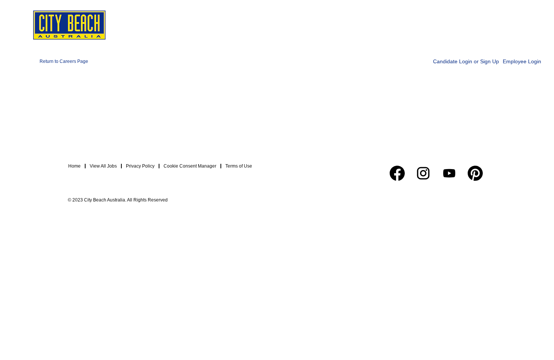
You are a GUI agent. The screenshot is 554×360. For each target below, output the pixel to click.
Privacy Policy (140, 166)
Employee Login (522, 61)
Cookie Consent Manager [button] (190, 166)
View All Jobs (103, 166)
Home (74, 166)
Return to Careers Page (64, 61)
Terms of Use (238, 166)
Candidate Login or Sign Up (466, 61)
